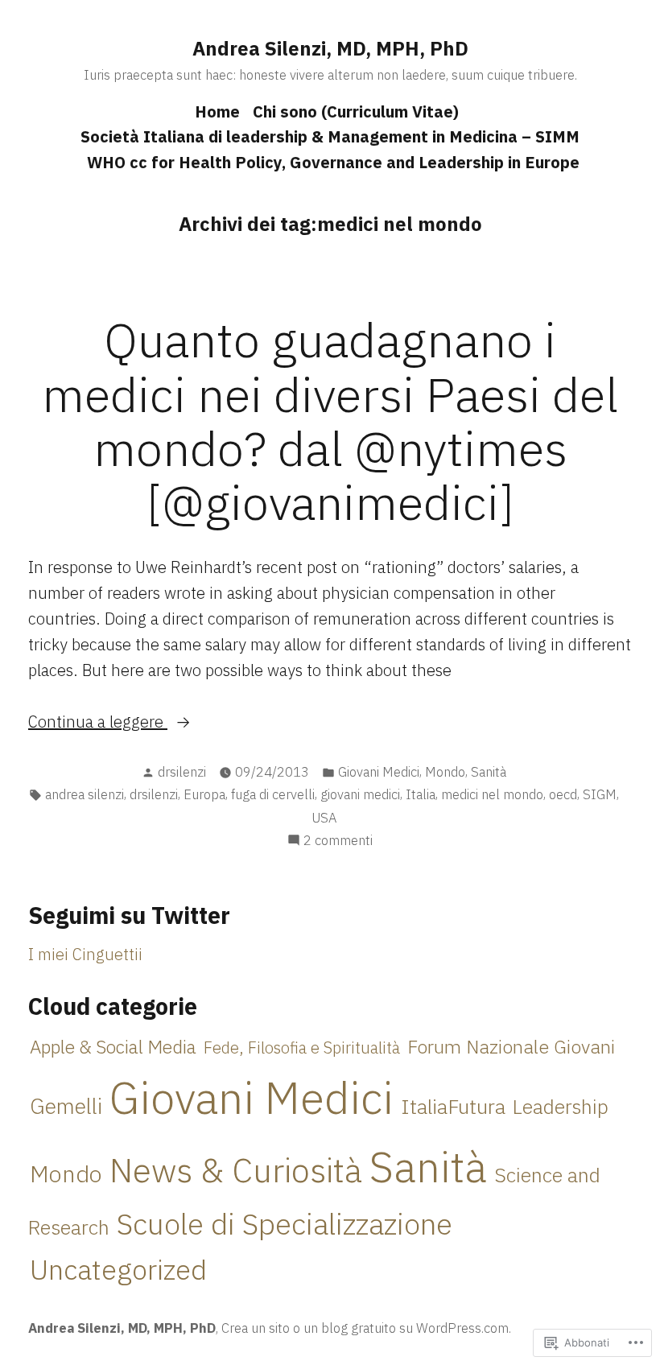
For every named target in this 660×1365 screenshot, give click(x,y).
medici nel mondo (492, 794)
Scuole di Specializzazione (284, 1223)
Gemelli (66, 1106)
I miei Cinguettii (85, 954)
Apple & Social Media (113, 1046)
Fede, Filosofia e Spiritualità (302, 1047)
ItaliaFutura (453, 1106)
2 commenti (338, 841)
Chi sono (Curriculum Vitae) (356, 111)
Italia (420, 794)
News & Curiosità (235, 1169)
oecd (563, 794)
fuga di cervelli (273, 794)
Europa (204, 794)
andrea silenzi (84, 794)
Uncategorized (118, 1269)
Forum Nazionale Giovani (511, 1046)
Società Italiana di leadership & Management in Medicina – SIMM (330, 136)
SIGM (600, 794)
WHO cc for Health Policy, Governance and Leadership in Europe (333, 162)
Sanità (488, 772)
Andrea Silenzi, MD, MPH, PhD (330, 48)
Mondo (445, 772)
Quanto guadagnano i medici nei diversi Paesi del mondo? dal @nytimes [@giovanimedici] (330, 420)
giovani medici (360, 794)
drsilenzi (182, 772)
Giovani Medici (378, 772)
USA (323, 818)
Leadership (560, 1107)
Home (217, 111)
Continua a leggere (97, 722)
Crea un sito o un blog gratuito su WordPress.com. (366, 1328)
